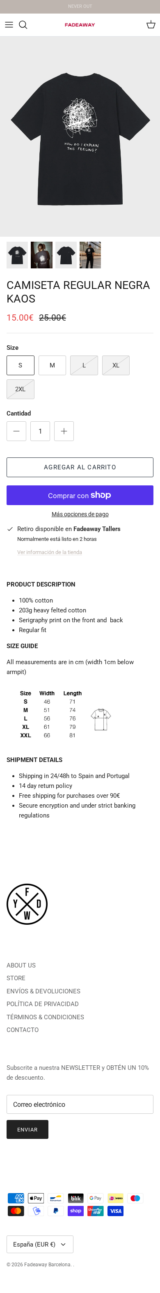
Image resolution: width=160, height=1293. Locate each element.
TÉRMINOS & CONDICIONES (45, 1017)
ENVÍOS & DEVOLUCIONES (43, 991)
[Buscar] (27, 25)
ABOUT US (21, 965)
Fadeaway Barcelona (47, 1265)
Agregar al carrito (80, 467)
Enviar (27, 1130)
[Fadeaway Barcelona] (80, 25)
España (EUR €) (34, 1244)
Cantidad (19, 413)
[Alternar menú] (9, 25)
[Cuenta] (133, 25)
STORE (16, 978)
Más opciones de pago (80, 514)
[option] (80, 137)
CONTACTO (23, 1030)
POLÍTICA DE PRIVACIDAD (43, 1004)
